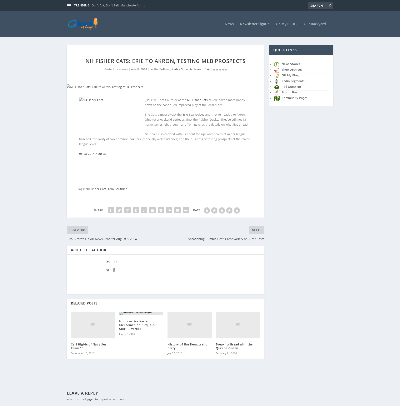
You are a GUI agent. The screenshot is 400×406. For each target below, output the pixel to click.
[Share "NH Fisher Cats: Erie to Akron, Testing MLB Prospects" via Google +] (127, 210)
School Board (291, 92)
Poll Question (291, 87)
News (229, 24)
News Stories (291, 64)
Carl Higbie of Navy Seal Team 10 (89, 346)
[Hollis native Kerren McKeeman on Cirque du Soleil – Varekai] (141, 313)
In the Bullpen (160, 69)
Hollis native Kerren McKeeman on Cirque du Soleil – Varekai (137, 325)
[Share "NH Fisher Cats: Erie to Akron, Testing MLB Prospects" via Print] (186, 210)
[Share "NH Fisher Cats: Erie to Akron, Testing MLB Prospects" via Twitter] (119, 210)
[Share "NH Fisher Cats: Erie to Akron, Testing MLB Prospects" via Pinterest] (144, 210)
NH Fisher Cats (197, 100)
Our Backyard (315, 24)
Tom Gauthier (117, 189)
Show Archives (191, 69)
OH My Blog (290, 75)
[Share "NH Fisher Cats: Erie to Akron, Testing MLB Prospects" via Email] (177, 210)
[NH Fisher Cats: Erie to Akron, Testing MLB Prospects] (165, 86)
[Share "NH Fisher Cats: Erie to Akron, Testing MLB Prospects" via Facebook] (111, 210)
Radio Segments (293, 81)
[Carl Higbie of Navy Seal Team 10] (93, 325)
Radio (176, 69)
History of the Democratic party (187, 346)
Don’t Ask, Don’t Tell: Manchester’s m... (118, 5)
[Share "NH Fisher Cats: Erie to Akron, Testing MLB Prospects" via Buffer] (161, 210)
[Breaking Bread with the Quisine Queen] (238, 325)
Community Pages (295, 98)
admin (123, 69)
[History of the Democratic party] (190, 325)
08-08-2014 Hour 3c (92, 154)
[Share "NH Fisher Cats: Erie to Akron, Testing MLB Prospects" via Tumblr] (136, 210)
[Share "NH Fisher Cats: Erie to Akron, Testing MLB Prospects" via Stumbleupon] (169, 210)
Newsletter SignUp (255, 24)
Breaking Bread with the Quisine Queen (234, 346)
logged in (91, 399)
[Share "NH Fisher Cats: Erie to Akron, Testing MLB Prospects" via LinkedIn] (152, 210)
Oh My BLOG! (287, 24)
